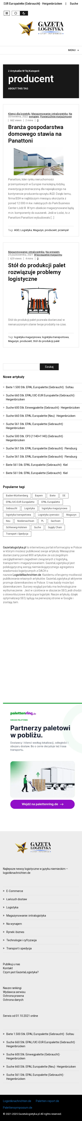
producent (51, 230)
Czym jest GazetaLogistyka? (21, 972)
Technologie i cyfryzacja (21, 940)
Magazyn (38, 230)
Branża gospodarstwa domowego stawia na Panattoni (35, 134)
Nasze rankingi (12, 988)
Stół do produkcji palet (46, 341)
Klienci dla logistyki (19, 113)
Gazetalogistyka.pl (14, 547)
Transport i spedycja (19, 948)
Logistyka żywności (48, 514)
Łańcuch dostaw (16, 899)
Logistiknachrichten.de (17, 1101)
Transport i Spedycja (17, 533)
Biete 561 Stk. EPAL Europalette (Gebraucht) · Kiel (37, 464)
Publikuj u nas (11, 964)
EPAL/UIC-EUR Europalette (20, 502)
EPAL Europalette (50, 502)
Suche (37, 527)
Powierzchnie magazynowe (56, 116)
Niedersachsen (25, 521)
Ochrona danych (13, 999)
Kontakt (8, 968)
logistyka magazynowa (27, 337)
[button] (7, 13)
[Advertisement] (41, 653)
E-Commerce (14, 891)
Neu (8, 521)
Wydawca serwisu (14, 992)
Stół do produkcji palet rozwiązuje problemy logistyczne (36, 272)
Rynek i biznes (15, 932)
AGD (16, 230)
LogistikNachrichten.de (27, 574)
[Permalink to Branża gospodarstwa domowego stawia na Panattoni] (41, 162)
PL (42, 521)
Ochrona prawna (13, 995)
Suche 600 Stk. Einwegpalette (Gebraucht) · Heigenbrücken (43, 407)
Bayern (39, 495)
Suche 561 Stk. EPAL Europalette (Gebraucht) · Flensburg (41, 448)
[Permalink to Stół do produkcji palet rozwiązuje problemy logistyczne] (41, 301)
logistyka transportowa (55, 337)
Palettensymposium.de (17, 1107)
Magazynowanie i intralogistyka (49, 113)
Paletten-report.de (47, 1101)
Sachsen (56, 521)
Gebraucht (11, 508)
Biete (53, 495)
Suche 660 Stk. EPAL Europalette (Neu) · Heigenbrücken (40, 415)
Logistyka (26, 230)
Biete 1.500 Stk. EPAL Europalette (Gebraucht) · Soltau (40, 387)
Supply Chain (55, 527)
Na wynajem (53, 251)
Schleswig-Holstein (16, 527)
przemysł (63, 230)
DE (63, 495)
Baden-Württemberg (17, 495)
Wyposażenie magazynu (48, 254)
